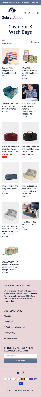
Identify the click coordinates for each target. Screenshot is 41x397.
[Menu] (38, 12)
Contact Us (8, 322)
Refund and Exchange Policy (15, 327)
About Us (7, 316)
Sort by (4, 40)
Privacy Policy (9, 333)
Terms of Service (10, 338)
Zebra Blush (17, 390)
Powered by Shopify (27, 390)
